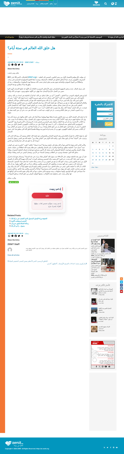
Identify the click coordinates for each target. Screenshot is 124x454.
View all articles (13, 255)
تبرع (55, 3)
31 (92, 163)
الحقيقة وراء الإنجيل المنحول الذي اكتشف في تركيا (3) (29, 218)
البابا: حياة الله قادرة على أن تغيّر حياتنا (105, 300)
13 (103, 153)
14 (106, 153)
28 (106, 160)
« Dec (92, 167)
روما (37, 3)
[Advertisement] (62, 21)
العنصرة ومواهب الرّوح (19, 221)
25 (96, 160)
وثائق (51, 3)
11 (96, 153)
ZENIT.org (32, 77)
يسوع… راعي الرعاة (18, 226)
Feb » (96, 167)
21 (106, 156)
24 (92, 160)
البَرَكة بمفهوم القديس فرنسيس (104, 327)
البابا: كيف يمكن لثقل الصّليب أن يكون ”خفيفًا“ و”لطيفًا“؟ (106, 318)
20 (103, 156)
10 (92, 153)
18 (96, 156)
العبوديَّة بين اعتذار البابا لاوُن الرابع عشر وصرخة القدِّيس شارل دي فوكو (105, 290)
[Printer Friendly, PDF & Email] (14, 182)
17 (92, 156)
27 (103, 160)
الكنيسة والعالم (44, 3)
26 (99, 160)
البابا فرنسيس (30, 3)
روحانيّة (37, 62)
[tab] (97, 342)
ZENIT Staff (29, 62)
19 (99, 156)
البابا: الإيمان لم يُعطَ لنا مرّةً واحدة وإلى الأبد (95, 241)
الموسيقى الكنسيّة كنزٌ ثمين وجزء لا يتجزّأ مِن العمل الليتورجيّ (70, 37)
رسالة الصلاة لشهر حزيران (20, 223)
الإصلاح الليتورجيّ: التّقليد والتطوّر (104, 309)
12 (99, 153)
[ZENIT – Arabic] (15, 3)
